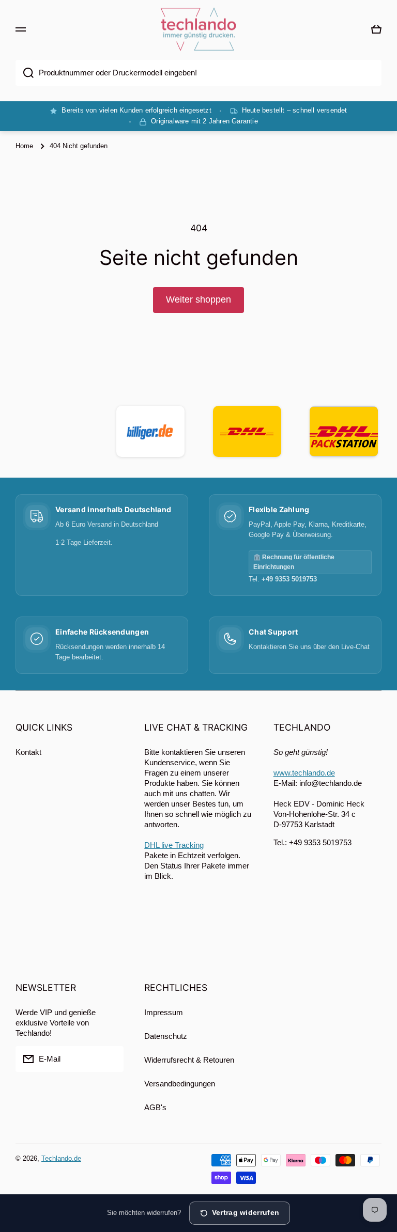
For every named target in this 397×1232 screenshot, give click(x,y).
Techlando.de (61, 1158)
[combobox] (198, 73)
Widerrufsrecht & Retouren (189, 1059)
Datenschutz (165, 1036)
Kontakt (28, 752)
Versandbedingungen (179, 1083)
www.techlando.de (304, 772)
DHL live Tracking (174, 845)
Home (24, 146)
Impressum (163, 1012)
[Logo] (198, 29)
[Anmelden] (111, 1059)
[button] (376, 29)
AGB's (155, 1107)
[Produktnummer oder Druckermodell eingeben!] (25, 73)
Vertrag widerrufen (245, 1213)
